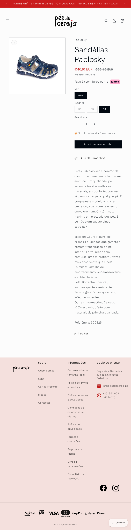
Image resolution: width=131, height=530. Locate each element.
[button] (7, 21)
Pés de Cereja (70, 524)
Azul (81, 95)
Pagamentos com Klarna (78, 452)
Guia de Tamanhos (92, 158)
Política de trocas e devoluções (78, 397)
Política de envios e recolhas (78, 385)
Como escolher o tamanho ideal (78, 373)
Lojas (41, 379)
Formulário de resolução (76, 476)
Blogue (42, 395)
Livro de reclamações (75, 464)
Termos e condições (74, 439)
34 (104, 109)
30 (81, 110)
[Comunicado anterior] (7, 4)
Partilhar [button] (83, 333)
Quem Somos (46, 371)
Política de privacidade (75, 427)
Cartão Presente (47, 387)
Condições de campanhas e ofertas (76, 412)
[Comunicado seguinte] (124, 4)
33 (94, 110)
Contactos (44, 403)
